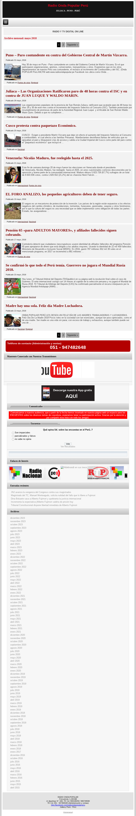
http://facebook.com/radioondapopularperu (68, 805)
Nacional (21, 149)
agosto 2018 (16, 726)
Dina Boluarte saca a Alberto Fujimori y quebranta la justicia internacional (46, 498)
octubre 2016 (16, 758)
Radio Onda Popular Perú (68, 5)
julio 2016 (14, 761)
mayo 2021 (15, 618)
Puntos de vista (24, 83)
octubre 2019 (16, 680)
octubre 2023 (16, 524)
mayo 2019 (15, 696)
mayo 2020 (15, 657)
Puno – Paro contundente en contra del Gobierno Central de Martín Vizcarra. (67, 55)
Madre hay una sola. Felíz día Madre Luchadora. (44, 306)
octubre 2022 (16, 563)
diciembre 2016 (17, 755)
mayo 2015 (15, 784)
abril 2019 (15, 700)
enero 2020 (15, 670)
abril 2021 (15, 622)
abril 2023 (15, 544)
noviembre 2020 (18, 638)
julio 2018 (14, 729)
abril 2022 (15, 583)
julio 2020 (14, 651)
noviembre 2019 (18, 677)
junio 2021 (15, 615)
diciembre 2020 (17, 635)
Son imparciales (22, 432)
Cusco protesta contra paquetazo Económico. (41, 125)
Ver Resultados (68, 446)
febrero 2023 (16, 550)
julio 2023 (14, 534)
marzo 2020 (16, 664)
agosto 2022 (16, 570)
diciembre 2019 (17, 674)
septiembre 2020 (18, 644)
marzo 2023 (16, 547)
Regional (34, 83)
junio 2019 (15, 693)
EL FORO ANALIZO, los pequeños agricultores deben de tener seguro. (62, 194)
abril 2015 (15, 787)
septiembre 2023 (18, 528)
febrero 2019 (16, 706)
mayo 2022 (15, 580)
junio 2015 (15, 781)
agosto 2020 (16, 648)
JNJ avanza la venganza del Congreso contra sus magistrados (41, 492)
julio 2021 (14, 612)
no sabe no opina (23, 439)
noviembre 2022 (18, 560)
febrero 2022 (16, 589)
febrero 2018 (16, 745)
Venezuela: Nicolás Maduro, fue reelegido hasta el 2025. (49, 158)
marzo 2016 (16, 774)
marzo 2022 (16, 586)
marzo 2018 (16, 742)
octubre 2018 (16, 719)
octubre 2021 (16, 602)
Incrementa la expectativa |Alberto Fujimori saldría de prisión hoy (42, 502)
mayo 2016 (15, 768)
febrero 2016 (16, 778)
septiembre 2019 (18, 683)
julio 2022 (14, 573)
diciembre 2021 (17, 596)
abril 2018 (15, 739)
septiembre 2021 (18, 606)
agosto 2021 (16, 609)
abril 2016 (15, 771)
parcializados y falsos (25, 436)
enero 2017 (15, 752)
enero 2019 (15, 709)
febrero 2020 (16, 667)
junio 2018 (15, 732)
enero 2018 (15, 748)
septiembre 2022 (18, 567)
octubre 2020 (16, 641)
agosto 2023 (16, 531)
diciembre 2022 (17, 557)
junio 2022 (15, 576)
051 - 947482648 (68, 347)
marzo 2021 (16, 625)
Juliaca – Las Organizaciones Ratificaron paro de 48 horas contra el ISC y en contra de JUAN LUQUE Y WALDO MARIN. (66, 93)
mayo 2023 (15, 541)
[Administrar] (68, 812)
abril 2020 (15, 661)
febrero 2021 (16, 628)
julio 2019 (14, 690)
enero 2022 (15, 593)
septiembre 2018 (18, 722)
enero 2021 (15, 631)
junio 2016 (15, 765)
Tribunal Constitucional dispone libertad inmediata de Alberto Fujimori (44, 505)
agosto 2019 (16, 687)
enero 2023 (15, 554)
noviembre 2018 (18, 716)
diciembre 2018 (17, 713)
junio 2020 (15, 654)
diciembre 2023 (17, 518)
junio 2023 (15, 537)
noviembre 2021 (18, 599)
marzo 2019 (16, 703)
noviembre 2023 (18, 521)
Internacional (23, 186)
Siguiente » (72, 44)
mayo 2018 (15, 735)
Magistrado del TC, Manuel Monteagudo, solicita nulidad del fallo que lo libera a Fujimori (53, 495)
